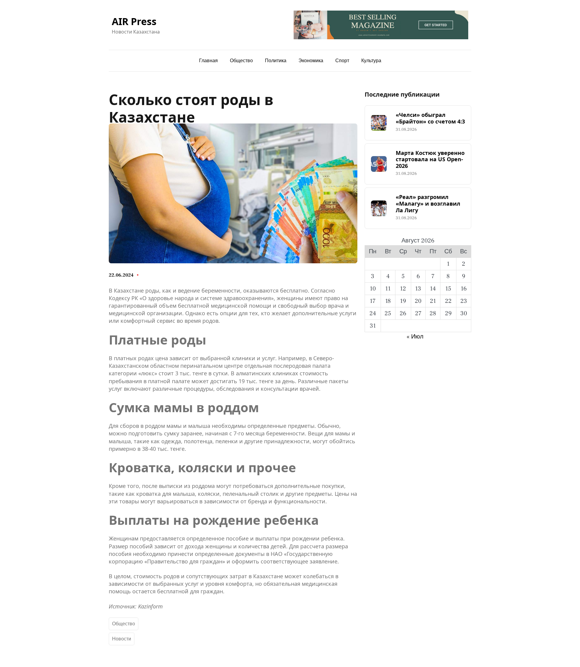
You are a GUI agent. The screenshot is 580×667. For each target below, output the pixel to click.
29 (448, 313)
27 (418, 313)
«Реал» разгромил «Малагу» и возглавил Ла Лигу (428, 203)
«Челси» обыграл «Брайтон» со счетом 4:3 (430, 118)
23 (463, 301)
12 (403, 289)
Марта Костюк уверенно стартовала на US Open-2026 (430, 159)
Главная (208, 61)
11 (388, 289)
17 (372, 301)
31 (373, 326)
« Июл (415, 337)
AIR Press (134, 21)
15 (448, 289)
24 (372, 313)
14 (433, 289)
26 (403, 313)
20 (418, 301)
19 (403, 301)
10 (373, 289)
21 (433, 301)
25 (388, 313)
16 (464, 289)
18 (388, 301)
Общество (123, 624)
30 (463, 313)
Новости (121, 639)
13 (418, 289)
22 (448, 301)
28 (433, 313)
